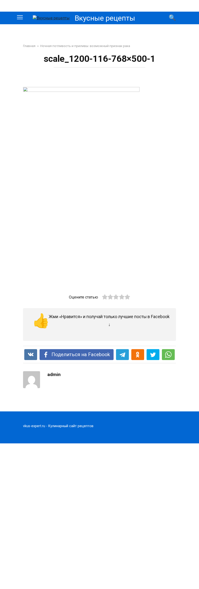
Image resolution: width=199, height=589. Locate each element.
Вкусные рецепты (105, 18)
